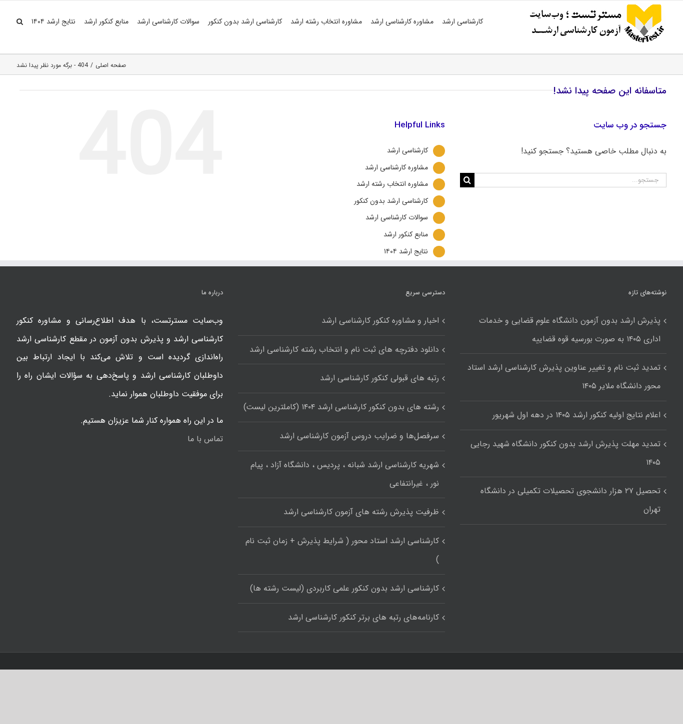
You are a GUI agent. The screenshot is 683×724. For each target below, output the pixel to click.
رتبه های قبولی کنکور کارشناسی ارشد (379, 378)
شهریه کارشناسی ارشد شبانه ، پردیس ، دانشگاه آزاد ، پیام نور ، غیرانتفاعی (344, 474)
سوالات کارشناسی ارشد (397, 217)
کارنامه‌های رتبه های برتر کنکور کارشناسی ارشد (363, 617)
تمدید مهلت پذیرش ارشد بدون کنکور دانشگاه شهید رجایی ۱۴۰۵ (565, 453)
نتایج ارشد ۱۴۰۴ (406, 251)
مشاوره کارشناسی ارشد (396, 167)
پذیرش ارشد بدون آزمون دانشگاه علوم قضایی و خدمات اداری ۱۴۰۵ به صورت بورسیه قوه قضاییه (569, 329)
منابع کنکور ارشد (406, 234)
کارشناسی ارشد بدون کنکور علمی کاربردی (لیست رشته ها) (344, 588)
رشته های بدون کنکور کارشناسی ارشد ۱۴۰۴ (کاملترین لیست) (341, 407)
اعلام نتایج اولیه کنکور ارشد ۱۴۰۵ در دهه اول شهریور (576, 415)
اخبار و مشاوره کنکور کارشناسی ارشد (380, 320)
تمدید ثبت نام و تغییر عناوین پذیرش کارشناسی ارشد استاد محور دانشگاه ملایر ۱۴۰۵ (564, 376)
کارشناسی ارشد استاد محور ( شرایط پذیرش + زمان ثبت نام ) (342, 550)
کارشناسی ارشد (407, 150)
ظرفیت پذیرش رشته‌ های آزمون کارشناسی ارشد (361, 512)
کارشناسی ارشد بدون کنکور (391, 200)
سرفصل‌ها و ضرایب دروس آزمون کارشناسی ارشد (359, 436)
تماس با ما (205, 439)
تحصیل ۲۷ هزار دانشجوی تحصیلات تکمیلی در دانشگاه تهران (570, 500)
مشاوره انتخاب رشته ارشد (392, 183)
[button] (19, 21)
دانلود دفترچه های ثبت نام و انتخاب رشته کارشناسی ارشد (344, 349)
